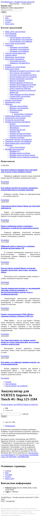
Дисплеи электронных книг (15, 53)
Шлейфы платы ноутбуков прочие (22, 155)
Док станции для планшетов (20, 73)
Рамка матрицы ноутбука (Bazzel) (22, 94)
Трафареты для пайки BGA (20, 63)
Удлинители (14, 112)
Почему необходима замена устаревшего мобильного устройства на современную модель (20, 227)
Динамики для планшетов (19, 49)
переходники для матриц (23, 114)
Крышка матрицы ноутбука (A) (21, 83)
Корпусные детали (12, 69)
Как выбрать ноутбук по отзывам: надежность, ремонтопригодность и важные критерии (19, 189)
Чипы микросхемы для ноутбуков (17, 143)
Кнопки (13, 124)
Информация (10, 426)
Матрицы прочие (16, 110)
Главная (8, 16)
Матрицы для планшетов (19, 108)
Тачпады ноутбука (16, 98)
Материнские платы (12, 102)
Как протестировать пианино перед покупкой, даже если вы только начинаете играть (19, 171)
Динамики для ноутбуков (19, 47)
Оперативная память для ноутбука (18, 116)
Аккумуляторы (10, 35)
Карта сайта (9, 24)
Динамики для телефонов (19, 51)
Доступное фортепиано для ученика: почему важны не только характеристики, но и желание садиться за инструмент (20, 342)
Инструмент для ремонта (14, 59)
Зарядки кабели (11, 55)
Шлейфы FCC (15, 151)
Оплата (8, 22)
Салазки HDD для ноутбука (20, 96)
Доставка (8, 20)
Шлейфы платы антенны (14, 149)
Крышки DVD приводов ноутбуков (23, 84)
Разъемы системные (17, 137)
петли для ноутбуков (17, 147)
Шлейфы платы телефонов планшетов (24, 157)
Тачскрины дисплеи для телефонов (18, 141)
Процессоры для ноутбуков (15, 118)
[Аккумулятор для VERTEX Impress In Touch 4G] (19, 404)
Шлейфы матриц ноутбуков (20, 153)
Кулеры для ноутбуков (13, 100)
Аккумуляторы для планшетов (21, 39)
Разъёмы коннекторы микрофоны (17, 122)
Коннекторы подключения (19, 126)
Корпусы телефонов (17, 81)
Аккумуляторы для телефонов (21, 41)
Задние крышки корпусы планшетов (23, 77)
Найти (4, 12)
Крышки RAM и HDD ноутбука (21, 86)
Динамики (9, 45)
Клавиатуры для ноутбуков (15, 67)
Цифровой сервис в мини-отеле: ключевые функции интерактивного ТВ (18, 247)
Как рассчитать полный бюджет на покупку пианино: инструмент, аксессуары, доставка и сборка (19, 270)
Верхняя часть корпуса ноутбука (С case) (25, 71)
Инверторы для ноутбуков (15, 57)
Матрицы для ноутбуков (19, 106)
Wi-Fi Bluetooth (10, 34)
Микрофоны (14, 128)
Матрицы (8, 104)
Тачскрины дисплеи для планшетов (18, 139)
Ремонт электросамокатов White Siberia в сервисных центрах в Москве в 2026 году (17, 315)
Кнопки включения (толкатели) (21, 79)
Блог (7, 18)
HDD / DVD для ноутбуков (15, 32)
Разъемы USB (15, 131)
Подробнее (5, 182)
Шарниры (9, 145)
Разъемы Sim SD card (17, 130)
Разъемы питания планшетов (20, 135)
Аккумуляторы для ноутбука (20, 37)
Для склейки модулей (18, 61)
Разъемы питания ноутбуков (20, 133)
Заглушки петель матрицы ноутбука (23, 75)
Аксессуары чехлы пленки (15, 43)
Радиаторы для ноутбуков (14, 120)
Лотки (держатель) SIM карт (20, 88)
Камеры (8, 65)
